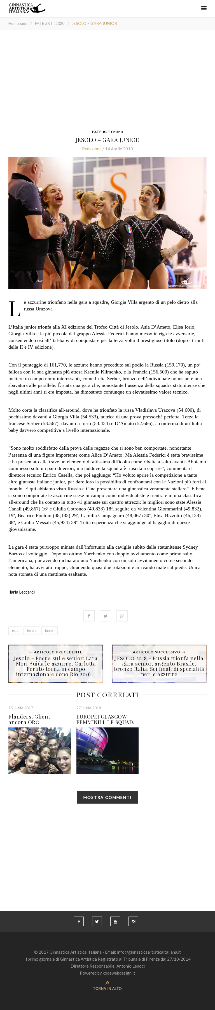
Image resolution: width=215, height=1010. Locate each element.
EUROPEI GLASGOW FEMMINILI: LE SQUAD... (106, 719)
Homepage (17, 23)
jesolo (31, 630)
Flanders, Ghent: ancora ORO (30, 719)
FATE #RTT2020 (49, 23)
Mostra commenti (107, 797)
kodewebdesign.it (119, 972)
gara (15, 630)
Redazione (92, 148)
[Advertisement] (107, 82)
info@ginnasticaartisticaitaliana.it (149, 951)
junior (49, 630)
